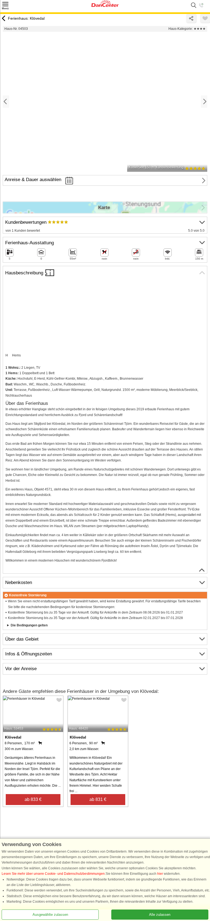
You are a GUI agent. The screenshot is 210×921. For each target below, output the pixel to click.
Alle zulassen (159, 914)
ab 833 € (33, 799)
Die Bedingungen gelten (29, 625)
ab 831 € (97, 799)
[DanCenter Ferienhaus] (105, 6)
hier (160, 874)
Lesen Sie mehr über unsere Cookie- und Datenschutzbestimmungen (53, 874)
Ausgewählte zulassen (50, 914)
